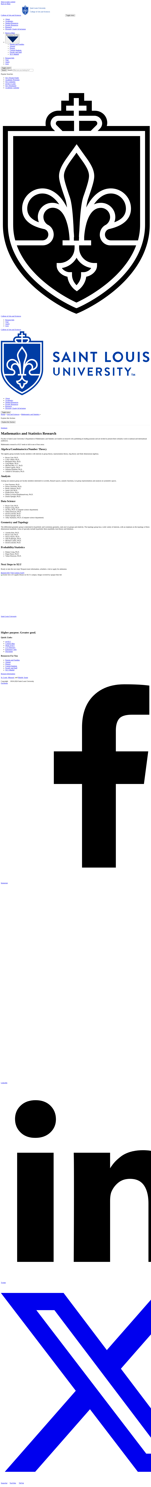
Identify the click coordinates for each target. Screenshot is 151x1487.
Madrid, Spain (23, 677)
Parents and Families (17, 44)
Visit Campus (15, 573)
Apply (7, 62)
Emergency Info (11, 649)
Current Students (15, 50)
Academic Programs (12, 80)
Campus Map (10, 644)
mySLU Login (10, 84)
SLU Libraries (10, 82)
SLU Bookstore (10, 86)
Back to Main (5, 4)
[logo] (75, 314)
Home (3, 414)
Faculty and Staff (16, 52)
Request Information (8, 674)
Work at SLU (10, 646)
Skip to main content (8, 2)
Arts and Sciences (13, 414)
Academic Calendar (12, 88)
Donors (12, 48)
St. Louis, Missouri (7, 677)
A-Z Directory (10, 648)
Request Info (9, 58)
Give (7, 64)
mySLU (8, 642)
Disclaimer (9, 651)
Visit (7, 60)
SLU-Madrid (14, 54)
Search (4, 70)
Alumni (12, 46)
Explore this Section (8, 422)
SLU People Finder (12, 78)
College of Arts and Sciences (11, 316)
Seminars (4, 428)
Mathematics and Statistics (30, 414)
